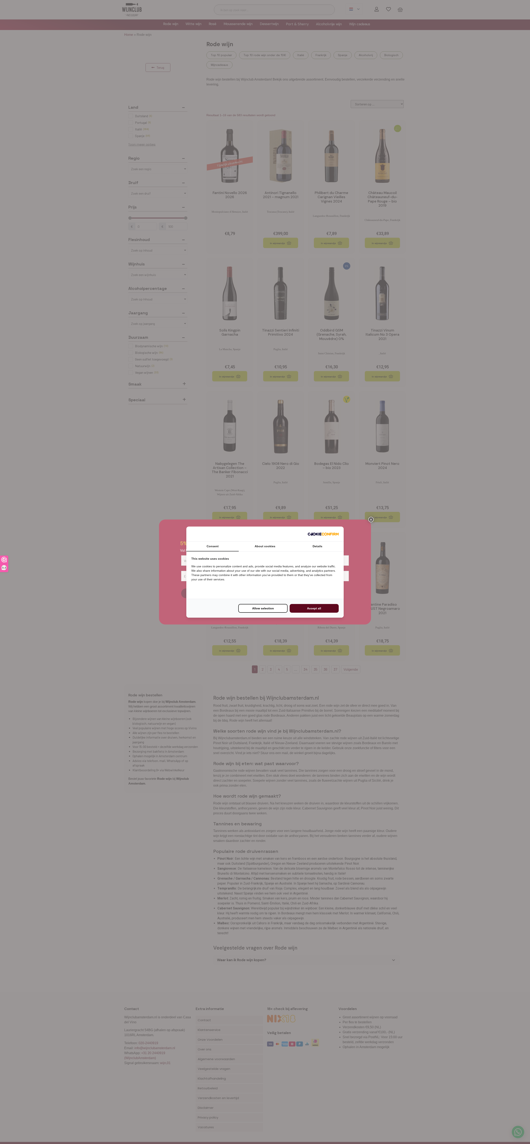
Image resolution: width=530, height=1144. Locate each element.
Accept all (314, 608)
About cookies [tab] (265, 546)
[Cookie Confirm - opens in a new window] (323, 534)
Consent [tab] (213, 546)
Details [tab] (317, 546)
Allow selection (263, 608)
